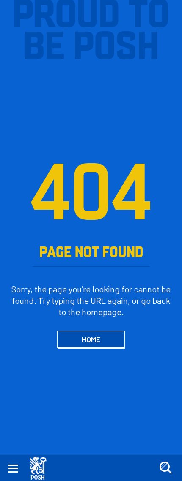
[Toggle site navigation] (13, 468)
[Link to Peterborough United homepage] (41, 468)
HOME (91, 339)
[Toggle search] (165, 468)
